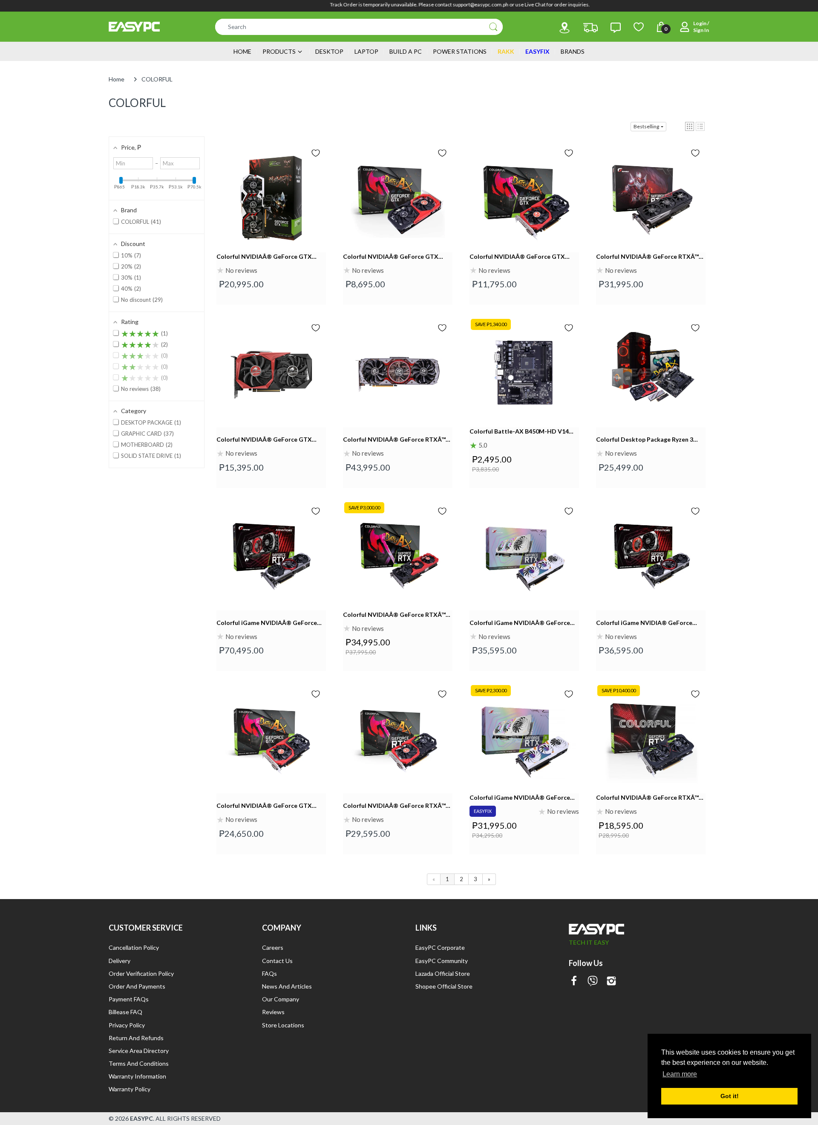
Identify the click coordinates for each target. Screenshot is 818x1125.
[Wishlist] (638, 27)
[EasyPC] (134, 27)
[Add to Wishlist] (315, 153)
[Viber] (593, 981)
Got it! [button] (729, 1096)
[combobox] (359, 27)
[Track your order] (590, 27)
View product (271, 211)
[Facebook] (574, 981)
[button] (689, 126)
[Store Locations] (564, 28)
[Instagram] (611, 981)
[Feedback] (616, 28)
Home (116, 79)
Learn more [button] (679, 1074)
